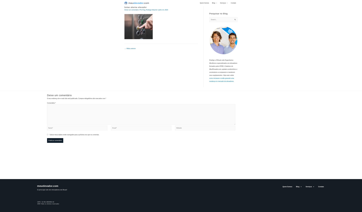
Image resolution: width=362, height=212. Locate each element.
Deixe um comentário (131, 10)
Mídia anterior (130, 48)
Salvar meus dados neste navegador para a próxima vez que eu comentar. (74, 134)
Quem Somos (204, 3)
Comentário (51, 103)
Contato (233, 3)
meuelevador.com (47, 186)
